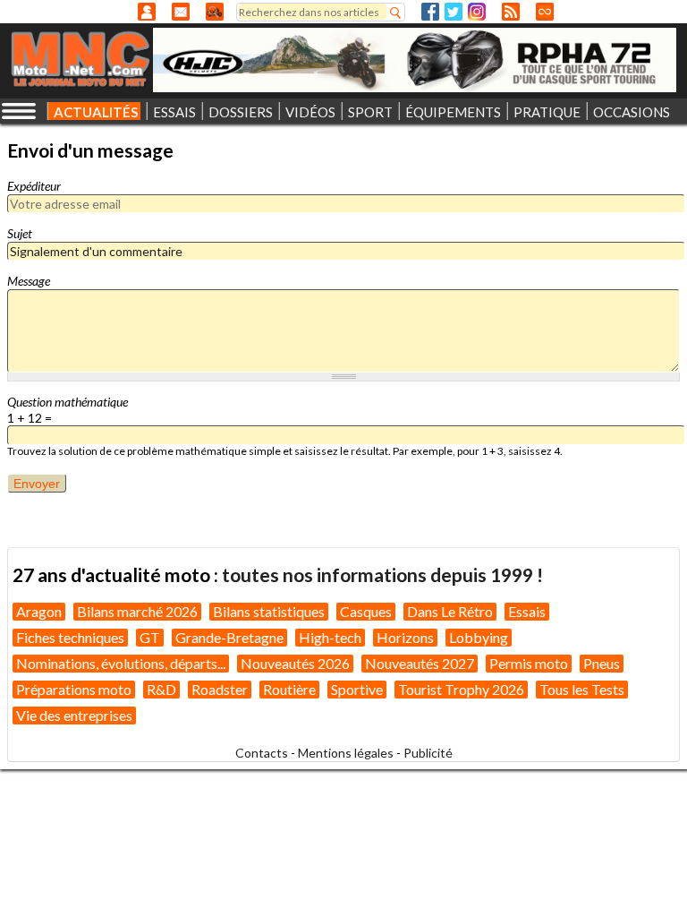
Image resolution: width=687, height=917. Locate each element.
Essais (527, 611)
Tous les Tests (581, 689)
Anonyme (147, 12)
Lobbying (478, 637)
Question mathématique (67, 401)
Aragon (39, 611)
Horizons (405, 637)
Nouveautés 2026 (295, 663)
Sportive (357, 689)
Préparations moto (73, 689)
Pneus (601, 663)
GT (150, 637)
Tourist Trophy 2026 (461, 689)
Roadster (219, 689)
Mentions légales (346, 752)
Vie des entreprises (74, 715)
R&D (161, 689)
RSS (511, 12)
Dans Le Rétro (450, 611)
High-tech (330, 637)
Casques (366, 611)
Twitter (453, 12)
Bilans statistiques (269, 611)
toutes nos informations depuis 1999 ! (382, 574)
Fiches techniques (70, 637)
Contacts (261, 752)
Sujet (19, 233)
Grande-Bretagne (229, 637)
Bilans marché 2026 (137, 611)
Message (28, 280)
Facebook (430, 12)
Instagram (477, 12)
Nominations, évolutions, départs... (120, 663)
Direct (545, 12)
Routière (289, 689)
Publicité (428, 752)
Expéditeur (34, 185)
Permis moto (528, 663)
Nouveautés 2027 (419, 663)
